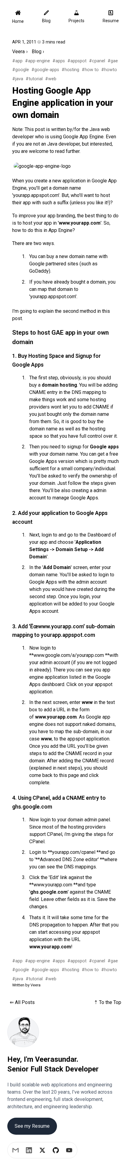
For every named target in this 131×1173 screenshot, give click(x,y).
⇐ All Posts (22, 1002)
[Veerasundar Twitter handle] (42, 1150)
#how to (90, 69)
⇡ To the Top (107, 1002)
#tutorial (34, 78)
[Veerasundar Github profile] (56, 1150)
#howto (109, 69)
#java (17, 78)
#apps (58, 61)
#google (20, 69)
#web (50, 78)
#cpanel (97, 61)
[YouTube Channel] (69, 1150)
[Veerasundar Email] (15, 1150)
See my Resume (32, 1126)
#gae (113, 61)
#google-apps (45, 69)
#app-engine (37, 61)
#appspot (77, 61)
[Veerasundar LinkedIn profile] (29, 1150)
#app (17, 61)
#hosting (70, 69)
